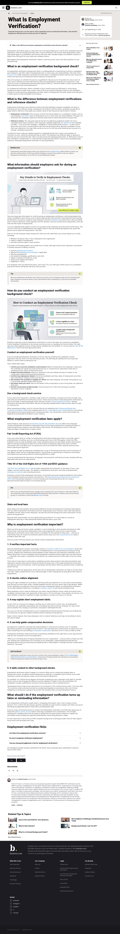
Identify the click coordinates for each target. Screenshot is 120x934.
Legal (62, 861)
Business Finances (15, 868)
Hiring (32, 13)
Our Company (40, 861)
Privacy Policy (64, 864)
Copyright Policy (64, 887)
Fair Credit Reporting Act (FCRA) (56, 410)
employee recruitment (15, 472)
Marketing (13, 876)
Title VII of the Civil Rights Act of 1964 (20, 468)
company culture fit (47, 588)
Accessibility (63, 883)
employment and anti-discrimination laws (44, 424)
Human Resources (15, 872)
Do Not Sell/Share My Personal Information (69, 869)
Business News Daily (91, 864)
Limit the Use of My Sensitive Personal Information (68, 874)
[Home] (14, 8)
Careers (37, 868)
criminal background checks (61, 402)
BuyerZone (88, 868)
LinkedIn (20, 805)
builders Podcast (90, 872)
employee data (56, 220)
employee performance (24, 251)
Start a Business (14, 864)
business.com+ (81, 849)
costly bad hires (65, 535)
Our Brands (89, 861)
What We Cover (15, 861)
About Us (37, 864)
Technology (13, 880)
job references (66, 123)
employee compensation (42, 630)
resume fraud (54, 151)
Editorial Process (40, 876)
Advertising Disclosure (66, 891)
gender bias (38, 495)
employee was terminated (28, 252)
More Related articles (92, 84)
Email (13, 805)
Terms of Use (64, 879)
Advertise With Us (40, 872)
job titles (25, 116)
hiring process (12, 75)
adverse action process (23, 712)
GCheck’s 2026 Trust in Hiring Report (61, 549)
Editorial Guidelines (104, 35)
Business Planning (15, 883)
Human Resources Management (20, 13)
